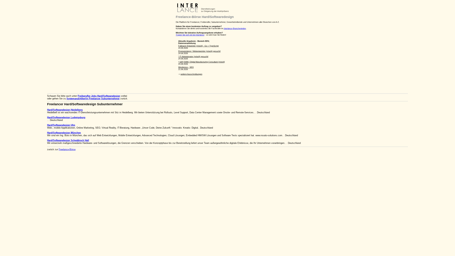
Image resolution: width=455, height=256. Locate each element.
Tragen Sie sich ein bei (190, 35)
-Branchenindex (235, 28)
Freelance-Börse (67, 149)
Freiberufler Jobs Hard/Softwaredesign (99, 96)
